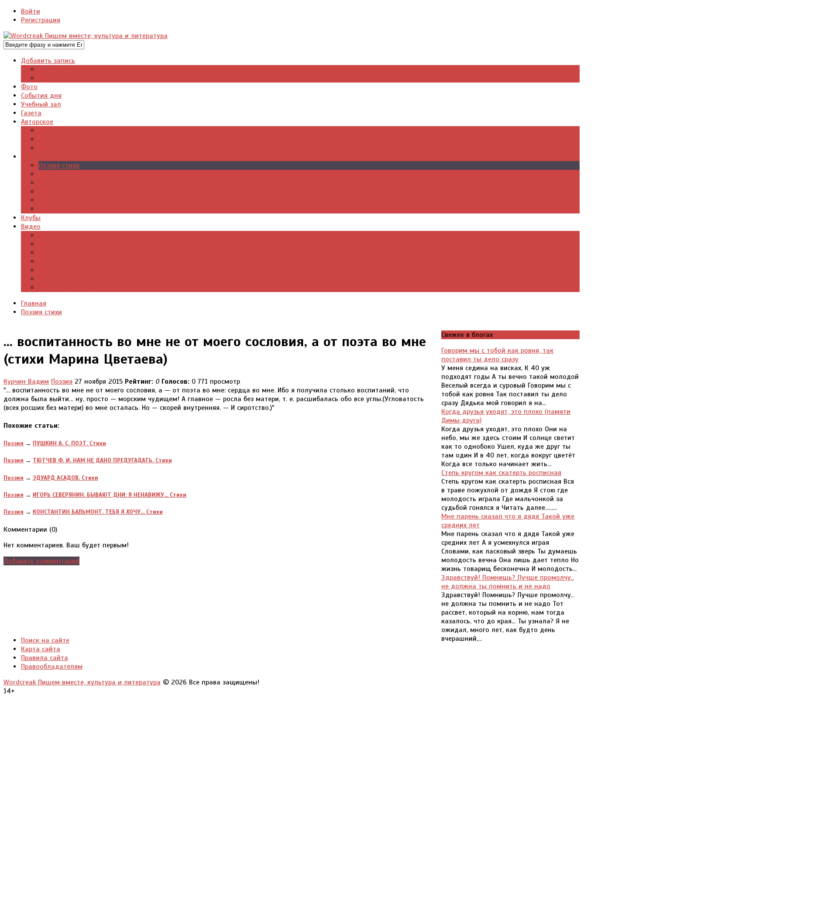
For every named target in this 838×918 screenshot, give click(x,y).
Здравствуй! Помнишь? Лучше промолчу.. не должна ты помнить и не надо (507, 582)
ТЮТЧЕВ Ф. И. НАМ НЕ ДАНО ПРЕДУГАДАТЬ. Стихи (102, 460)
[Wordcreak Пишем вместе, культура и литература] (85, 35)
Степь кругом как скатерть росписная (501, 472)
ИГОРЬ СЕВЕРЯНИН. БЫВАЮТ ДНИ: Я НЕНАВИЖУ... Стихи (109, 495)
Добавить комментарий (41, 561)
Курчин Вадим (26, 381)
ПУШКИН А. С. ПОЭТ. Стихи (69, 443)
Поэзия (61, 381)
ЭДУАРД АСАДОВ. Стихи (65, 477)
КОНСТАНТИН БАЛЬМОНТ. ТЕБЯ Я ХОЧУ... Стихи (98, 512)
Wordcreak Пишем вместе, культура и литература (82, 682)
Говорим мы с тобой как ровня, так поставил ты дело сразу (497, 355)
